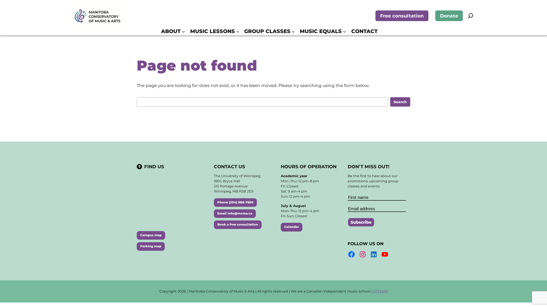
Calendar (291, 227)
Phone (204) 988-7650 (235, 202)
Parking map (150, 246)
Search (400, 102)
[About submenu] (183, 31)
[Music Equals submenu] (344, 31)
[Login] (384, 31)
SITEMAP (380, 291)
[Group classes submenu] (293, 31)
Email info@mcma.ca (234, 213)
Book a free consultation (237, 224)
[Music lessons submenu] (237, 31)
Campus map (151, 235)
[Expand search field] (470, 16)
